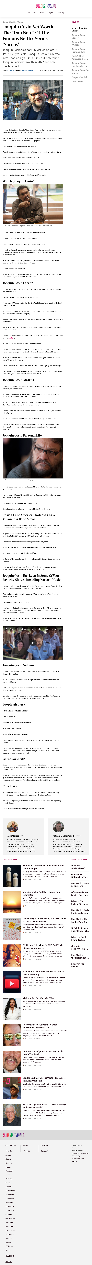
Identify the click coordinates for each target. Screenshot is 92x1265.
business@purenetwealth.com (80, 1153)
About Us (74, 1161)
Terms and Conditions (78, 1158)
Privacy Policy (76, 1156)
